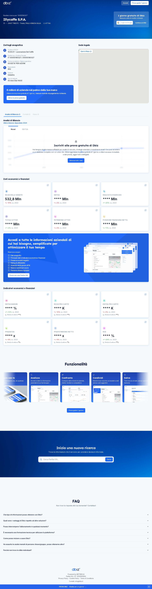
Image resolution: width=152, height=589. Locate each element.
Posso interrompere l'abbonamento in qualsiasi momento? (26, 527)
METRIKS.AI (80, 574)
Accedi (125, 3)
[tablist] (76, 114)
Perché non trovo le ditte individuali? (17, 550)
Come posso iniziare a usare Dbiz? (16, 538)
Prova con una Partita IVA (19, 275)
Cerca (109, 459)
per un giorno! (72, 587)
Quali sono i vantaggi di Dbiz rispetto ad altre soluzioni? (24, 521)
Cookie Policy (74, 578)
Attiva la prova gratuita (16, 98)
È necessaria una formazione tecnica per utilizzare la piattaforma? (29, 532)
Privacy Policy (63, 578)
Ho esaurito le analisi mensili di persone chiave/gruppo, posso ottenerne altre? (34, 544)
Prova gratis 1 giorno (139, 3)
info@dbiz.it (79, 581)
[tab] (13, 114)
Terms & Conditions (87, 578)
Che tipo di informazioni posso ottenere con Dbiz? (22, 515)
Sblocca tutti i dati (76, 160)
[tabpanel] (76, 232)
